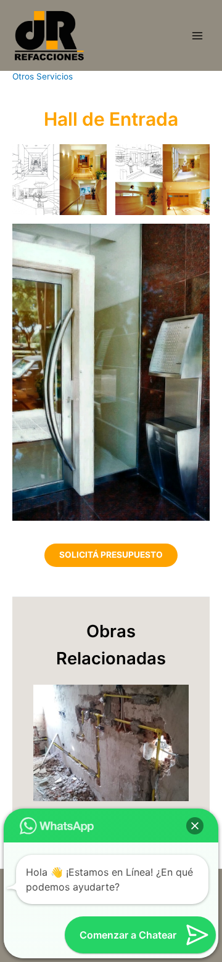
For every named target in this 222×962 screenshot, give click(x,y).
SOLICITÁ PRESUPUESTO (111, 555)
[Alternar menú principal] (197, 35)
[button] (195, 825)
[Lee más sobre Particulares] (111, 742)
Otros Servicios (42, 76)
